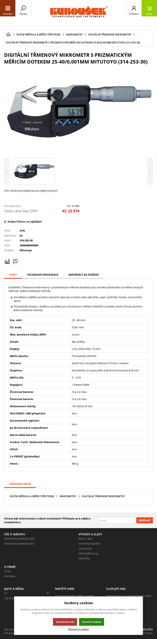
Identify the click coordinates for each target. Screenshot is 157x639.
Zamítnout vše (65, 622)
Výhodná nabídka (89, 543)
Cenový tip (85, 548)
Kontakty (9, 576)
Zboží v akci (85, 538)
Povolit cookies (91, 622)
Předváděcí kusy (88, 553)
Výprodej (84, 558)
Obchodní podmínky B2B (19, 538)
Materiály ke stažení (83, 274)
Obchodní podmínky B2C (19, 543)
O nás (7, 571)
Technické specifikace (42, 274)
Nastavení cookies (78, 629)
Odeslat (144, 520)
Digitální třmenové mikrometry (103, 496)
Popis (13, 274)
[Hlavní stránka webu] (8, 34)
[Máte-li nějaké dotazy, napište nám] (15, 261)
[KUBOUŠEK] (78, 13)
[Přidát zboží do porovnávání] (7, 261)
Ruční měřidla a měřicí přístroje (32, 496)
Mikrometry (68, 496)
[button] (8, 8)
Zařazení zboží (20, 484)
